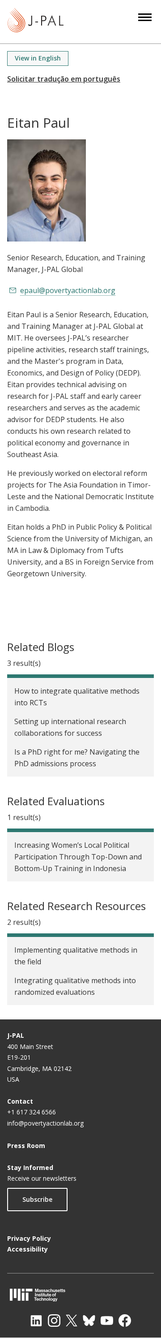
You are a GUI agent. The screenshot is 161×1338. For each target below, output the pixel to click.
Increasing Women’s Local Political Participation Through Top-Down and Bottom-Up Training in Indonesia (78, 856)
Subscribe (37, 1199)
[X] (71, 1320)
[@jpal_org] (54, 1320)
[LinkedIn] (36, 1320)
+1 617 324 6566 (31, 1112)
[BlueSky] (89, 1320)
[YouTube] (107, 1320)
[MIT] (80, 1294)
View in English (38, 58)
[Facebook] (125, 1320)
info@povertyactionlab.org (45, 1123)
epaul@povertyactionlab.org (67, 290)
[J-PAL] (35, 21)
